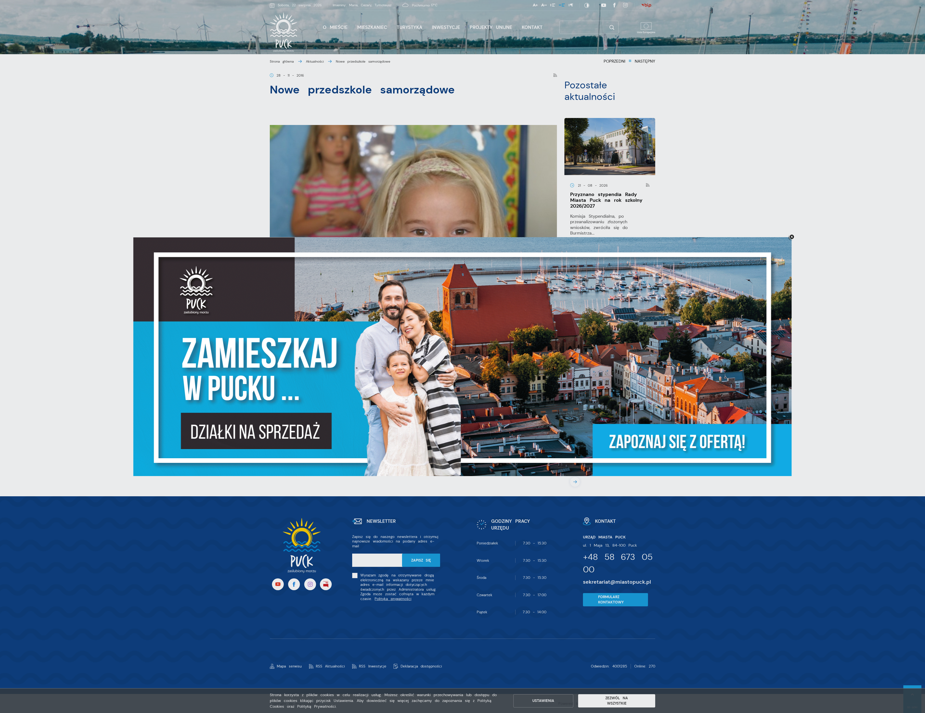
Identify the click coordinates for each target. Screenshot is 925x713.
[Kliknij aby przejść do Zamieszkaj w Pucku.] (462, 356)
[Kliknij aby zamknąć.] (791, 237)
